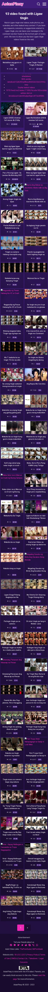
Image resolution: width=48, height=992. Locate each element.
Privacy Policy (33, 955)
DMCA (14, 958)
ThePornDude (25, 949)
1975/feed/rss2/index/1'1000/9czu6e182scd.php (26, 90)
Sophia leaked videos (26, 87)
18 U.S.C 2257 (20, 955)
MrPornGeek (38, 949)
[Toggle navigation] (44, 4)
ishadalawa (26, 76)
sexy (26, 85)
